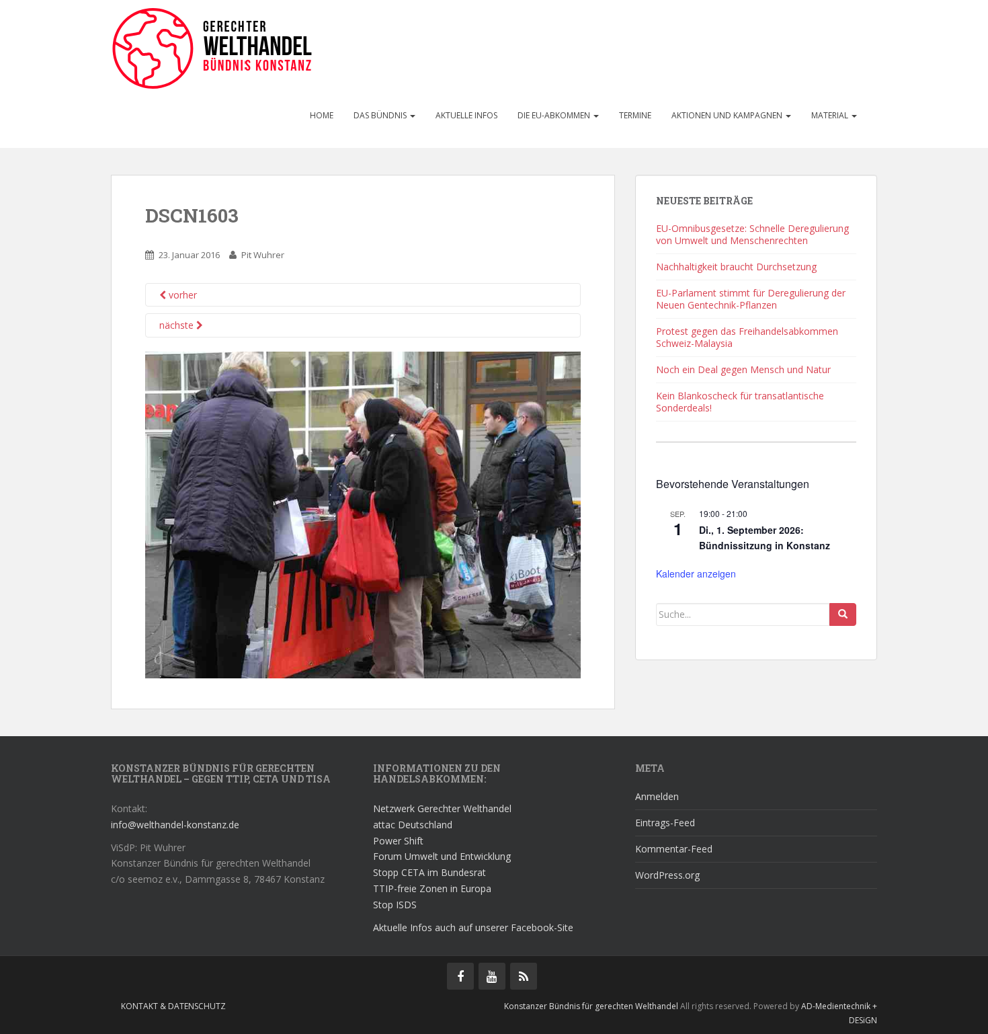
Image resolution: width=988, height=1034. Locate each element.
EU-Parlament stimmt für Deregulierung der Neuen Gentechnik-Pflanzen (751, 298)
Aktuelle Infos (466, 115)
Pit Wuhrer (262, 255)
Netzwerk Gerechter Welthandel (442, 808)
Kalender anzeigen (696, 573)
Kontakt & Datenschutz (173, 1006)
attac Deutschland (412, 824)
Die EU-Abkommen (555, 115)
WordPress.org (667, 875)
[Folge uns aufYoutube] (492, 976)
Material (830, 115)
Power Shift (398, 840)
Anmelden (657, 796)
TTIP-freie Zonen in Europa (432, 888)
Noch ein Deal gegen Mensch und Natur (743, 369)
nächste (177, 325)
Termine (635, 115)
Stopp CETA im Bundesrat (429, 872)
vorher (181, 294)
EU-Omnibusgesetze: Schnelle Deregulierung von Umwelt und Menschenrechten (752, 234)
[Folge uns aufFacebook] (460, 976)
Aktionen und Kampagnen (727, 115)
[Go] (842, 614)
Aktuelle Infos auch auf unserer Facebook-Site (473, 927)
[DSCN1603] (363, 514)
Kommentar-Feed (673, 848)
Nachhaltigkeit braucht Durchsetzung (736, 266)
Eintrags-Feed (665, 822)
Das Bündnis (381, 115)
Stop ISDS (395, 904)
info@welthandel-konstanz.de (175, 824)
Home (321, 115)
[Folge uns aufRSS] (523, 976)
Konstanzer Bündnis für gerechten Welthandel (592, 1006)
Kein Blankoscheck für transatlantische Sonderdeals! (740, 401)
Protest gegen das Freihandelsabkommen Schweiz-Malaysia (747, 337)
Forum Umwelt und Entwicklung (442, 856)
